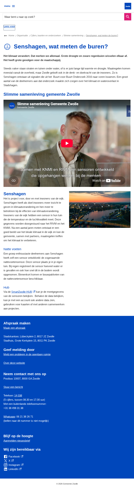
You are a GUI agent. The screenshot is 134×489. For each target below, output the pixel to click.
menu (7, 6)
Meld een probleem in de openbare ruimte (27, 354)
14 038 (18, 395)
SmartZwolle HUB (23, 291)
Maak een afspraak (14, 327)
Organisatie (22, 35)
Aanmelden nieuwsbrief (16, 440)
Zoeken (127, 17)
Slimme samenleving (73, 35)
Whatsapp (9, 416)
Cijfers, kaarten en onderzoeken (46, 35)
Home (11, 35)
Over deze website (14, 362)
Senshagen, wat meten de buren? (102, 35)
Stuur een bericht (13, 386)
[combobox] (63, 17)
